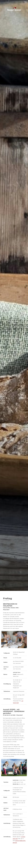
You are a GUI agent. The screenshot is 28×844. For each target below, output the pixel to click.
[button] (25, 2)
